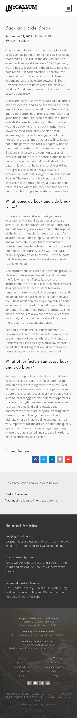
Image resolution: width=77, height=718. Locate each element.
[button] (68, 8)
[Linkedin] (47, 683)
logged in (29, 500)
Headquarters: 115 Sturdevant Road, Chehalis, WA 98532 (38, 648)
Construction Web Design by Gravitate (38, 704)
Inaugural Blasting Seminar (23, 583)
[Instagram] (41, 683)
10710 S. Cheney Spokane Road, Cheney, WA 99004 (39, 635)
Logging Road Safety (19, 536)
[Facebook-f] (29, 683)
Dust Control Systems (19, 557)
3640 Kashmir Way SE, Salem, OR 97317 (38, 625)
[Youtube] (35, 683)
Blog (51, 36)
